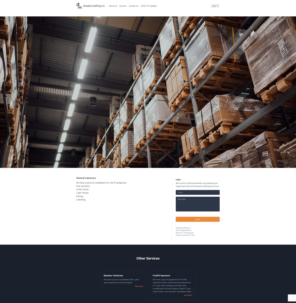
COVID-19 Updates (149, 6)
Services (122, 6)
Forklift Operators (161, 275)
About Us (113, 6)
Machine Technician (113, 275)
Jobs (214, 6)
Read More (139, 286)
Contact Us (133, 6)
